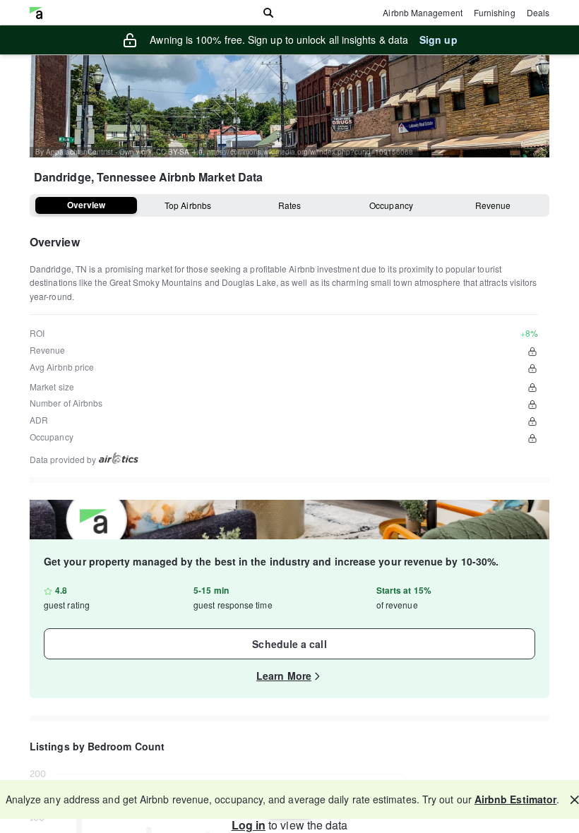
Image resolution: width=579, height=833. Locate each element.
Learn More (283, 676)
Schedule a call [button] (289, 644)
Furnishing (494, 12)
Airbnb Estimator (515, 799)
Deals (538, 12)
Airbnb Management (422, 12)
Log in (248, 825)
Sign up (438, 39)
